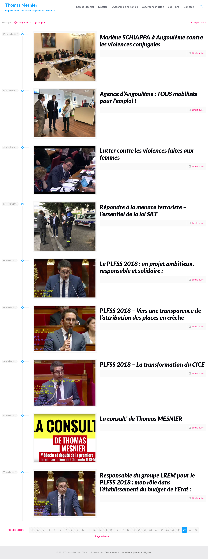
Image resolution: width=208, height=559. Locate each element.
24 (162, 529)
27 (179, 529)
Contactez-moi (112, 552)
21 (145, 529)
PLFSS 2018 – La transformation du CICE (152, 364)
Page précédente (16, 529)
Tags (40, 22)
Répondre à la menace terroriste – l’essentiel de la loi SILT (143, 210)
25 (167, 529)
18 (128, 529)
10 (83, 529)
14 (105, 529)
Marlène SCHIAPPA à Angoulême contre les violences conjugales (151, 41)
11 (88, 529)
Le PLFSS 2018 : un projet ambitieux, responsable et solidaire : (147, 267)
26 (173, 529)
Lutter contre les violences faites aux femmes (146, 154)
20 (139, 529)
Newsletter (127, 552)
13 (100, 529)
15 (111, 529)
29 (190, 529)
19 (133, 529)
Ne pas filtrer (199, 22)
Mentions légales (142, 552)
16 (117, 529)
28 (184, 529)
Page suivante (102, 536)
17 (122, 529)
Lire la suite (198, 53)
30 (195, 529)
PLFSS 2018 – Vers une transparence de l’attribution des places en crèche (150, 314)
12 (94, 529)
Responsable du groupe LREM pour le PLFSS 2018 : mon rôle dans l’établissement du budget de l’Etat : (147, 482)
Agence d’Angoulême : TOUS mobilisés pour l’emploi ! (148, 97)
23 (156, 529)
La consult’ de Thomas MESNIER (141, 418)
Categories (23, 22)
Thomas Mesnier (30, 6)
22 (150, 529)
